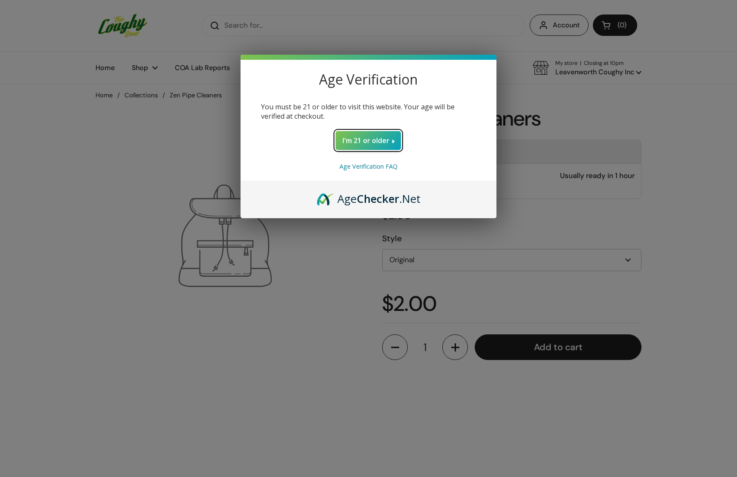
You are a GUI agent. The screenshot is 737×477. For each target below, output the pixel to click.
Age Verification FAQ (368, 166)
